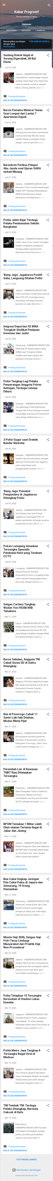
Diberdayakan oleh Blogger (28, 1170)
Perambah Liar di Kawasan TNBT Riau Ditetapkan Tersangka (20, 772)
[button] (48, 55)
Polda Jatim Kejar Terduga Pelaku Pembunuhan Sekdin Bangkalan (21, 223)
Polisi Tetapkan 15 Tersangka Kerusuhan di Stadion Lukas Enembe (22, 999)
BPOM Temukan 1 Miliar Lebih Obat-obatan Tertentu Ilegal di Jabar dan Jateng (22, 827)
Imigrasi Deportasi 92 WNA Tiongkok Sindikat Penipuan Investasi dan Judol (21, 330)
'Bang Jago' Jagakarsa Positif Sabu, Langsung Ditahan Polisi (22, 276)
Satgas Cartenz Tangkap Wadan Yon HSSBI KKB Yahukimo (19, 608)
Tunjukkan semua (39, 41)
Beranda (11, 30)
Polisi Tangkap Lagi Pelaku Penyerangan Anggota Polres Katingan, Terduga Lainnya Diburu (22, 386)
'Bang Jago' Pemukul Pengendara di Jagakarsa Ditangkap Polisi (20, 494)
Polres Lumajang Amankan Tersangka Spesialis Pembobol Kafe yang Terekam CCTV (22, 551)
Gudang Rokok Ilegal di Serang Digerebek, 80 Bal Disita (19, 58)
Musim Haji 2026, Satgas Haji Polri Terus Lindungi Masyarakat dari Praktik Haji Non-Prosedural (22, 942)
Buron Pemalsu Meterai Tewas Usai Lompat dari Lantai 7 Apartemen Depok (23, 113)
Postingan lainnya (27, 1159)
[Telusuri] (49, 5)
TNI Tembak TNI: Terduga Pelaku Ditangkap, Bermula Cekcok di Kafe (20, 1109)
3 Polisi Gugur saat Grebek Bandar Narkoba (20, 441)
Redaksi (26, 30)
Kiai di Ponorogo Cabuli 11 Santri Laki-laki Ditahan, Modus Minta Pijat (20, 717)
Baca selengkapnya (15, 100)
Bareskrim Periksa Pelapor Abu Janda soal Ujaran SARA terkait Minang (22, 168)
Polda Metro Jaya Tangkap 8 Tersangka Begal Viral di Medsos (21, 1054)
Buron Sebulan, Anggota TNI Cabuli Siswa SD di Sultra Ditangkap (21, 663)
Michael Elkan (33, 1175)
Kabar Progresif (26, 12)
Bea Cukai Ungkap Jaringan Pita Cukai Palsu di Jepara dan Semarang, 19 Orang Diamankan (23, 884)
